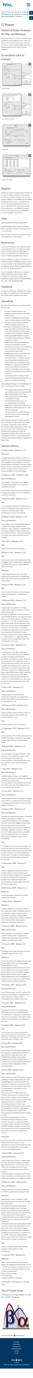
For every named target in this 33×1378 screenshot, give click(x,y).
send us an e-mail (21, 295)
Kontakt (16, 1342)
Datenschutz (16, 1346)
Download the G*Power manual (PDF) (15, 223)
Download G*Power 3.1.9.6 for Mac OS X (16, 420)
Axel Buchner (7, 1295)
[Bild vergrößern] (16, 74)
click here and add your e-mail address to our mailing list (16, 199)
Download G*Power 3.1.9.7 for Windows (16, 384)
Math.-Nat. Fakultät (13, 12)
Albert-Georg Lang (13, 1297)
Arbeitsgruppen (6, 14)
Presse (16, 1353)
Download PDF (16, 268)
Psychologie (25, 12)
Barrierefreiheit (16, 1348)
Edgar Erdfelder (20, 1295)
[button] (31, 13)
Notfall (16, 1351)
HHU (3, 12)
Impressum (16, 1344)
